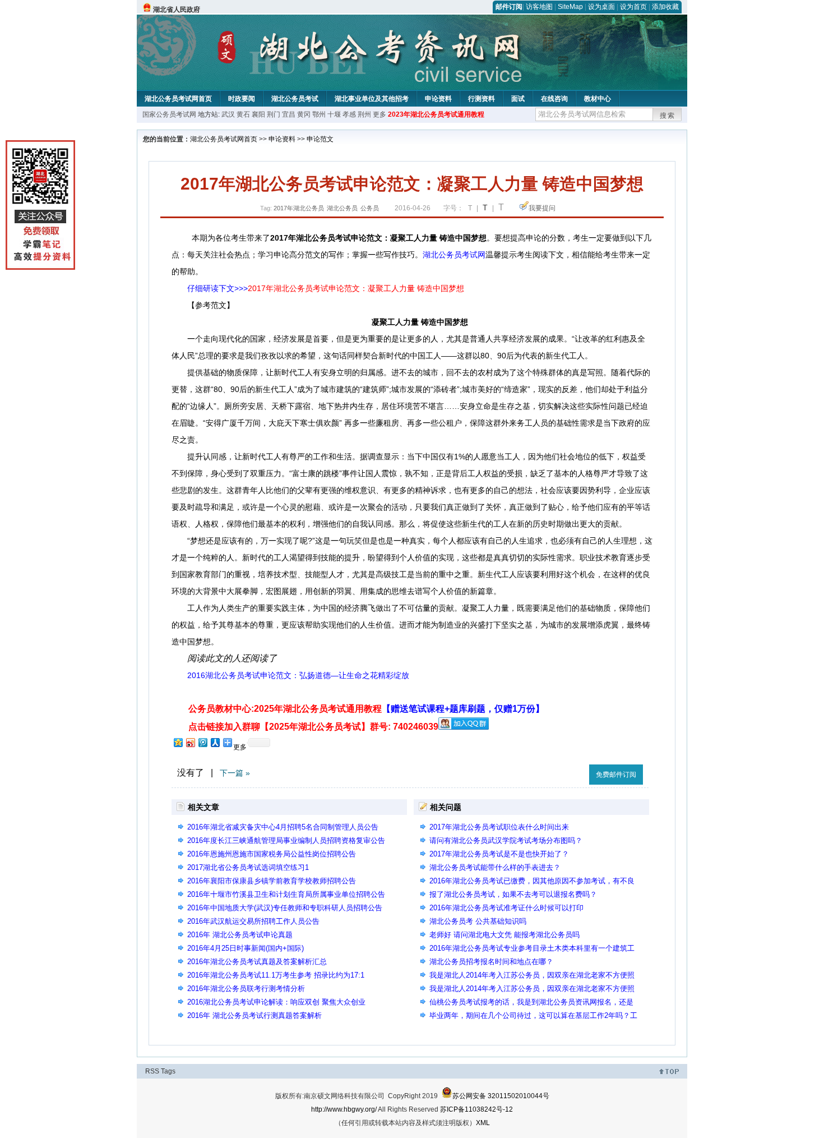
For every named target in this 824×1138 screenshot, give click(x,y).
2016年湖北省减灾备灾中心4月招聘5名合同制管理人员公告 (282, 827)
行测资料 (481, 99)
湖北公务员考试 (294, 99)
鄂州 (319, 114)
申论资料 (438, 99)
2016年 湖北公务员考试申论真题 (240, 934)
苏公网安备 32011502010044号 (500, 1096)
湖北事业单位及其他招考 (372, 99)
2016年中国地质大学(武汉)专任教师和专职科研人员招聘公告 (284, 908)
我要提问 (542, 208)
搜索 (667, 115)
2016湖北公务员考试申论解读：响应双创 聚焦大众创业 (276, 1002)
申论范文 (320, 139)
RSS (152, 1071)
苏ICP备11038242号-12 (476, 1109)
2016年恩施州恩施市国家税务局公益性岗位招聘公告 (271, 854)
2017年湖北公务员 (299, 208)
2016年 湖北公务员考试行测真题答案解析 (254, 1015)
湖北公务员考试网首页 (178, 99)
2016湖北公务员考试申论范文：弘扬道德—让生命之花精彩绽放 (298, 675)
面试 (518, 99)
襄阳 (258, 114)
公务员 (369, 208)
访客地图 (539, 7)
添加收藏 (665, 7)
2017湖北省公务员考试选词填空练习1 (248, 867)
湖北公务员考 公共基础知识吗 (477, 921)
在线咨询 (554, 99)
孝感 (349, 114)
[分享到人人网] (215, 742)
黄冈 (304, 114)
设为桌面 (601, 7)
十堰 (334, 114)
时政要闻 (241, 99)
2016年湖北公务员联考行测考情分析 (246, 988)
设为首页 (633, 7)
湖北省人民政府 (176, 9)
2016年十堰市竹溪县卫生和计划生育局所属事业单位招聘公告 (286, 894)
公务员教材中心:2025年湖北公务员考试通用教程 (366, 708)
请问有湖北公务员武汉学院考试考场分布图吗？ (505, 840)
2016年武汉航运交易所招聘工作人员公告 (253, 921)
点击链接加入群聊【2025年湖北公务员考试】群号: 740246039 (313, 726)
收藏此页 (568, 772)
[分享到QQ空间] (178, 742)
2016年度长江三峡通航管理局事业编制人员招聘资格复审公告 (286, 840)
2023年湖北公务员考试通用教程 (436, 114)
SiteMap (570, 7)
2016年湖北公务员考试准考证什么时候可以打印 (506, 908)
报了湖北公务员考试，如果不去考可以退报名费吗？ (513, 894)
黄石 (243, 114)
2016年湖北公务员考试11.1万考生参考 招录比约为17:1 (275, 975)
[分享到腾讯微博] (202, 742)
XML (483, 1123)
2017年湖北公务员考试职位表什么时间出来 (499, 827)
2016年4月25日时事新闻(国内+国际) (245, 948)
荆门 (273, 114)
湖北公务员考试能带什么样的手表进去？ (495, 867)
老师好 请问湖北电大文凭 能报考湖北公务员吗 (504, 934)
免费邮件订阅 (616, 774)
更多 (379, 114)
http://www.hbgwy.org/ (344, 1109)
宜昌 (288, 114)
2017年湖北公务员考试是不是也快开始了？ (499, 854)
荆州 (364, 114)
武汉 (228, 114)
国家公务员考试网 (169, 114)
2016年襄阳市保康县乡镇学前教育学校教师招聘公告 (271, 881)
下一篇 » (235, 772)
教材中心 (597, 99)
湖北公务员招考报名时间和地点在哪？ (491, 961)
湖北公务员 (342, 208)
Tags (168, 1071)
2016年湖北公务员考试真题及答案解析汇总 (257, 961)
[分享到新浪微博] (190, 742)
